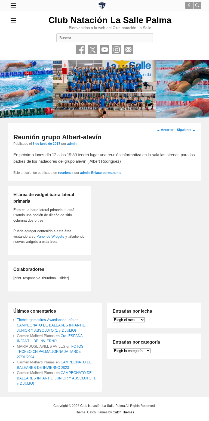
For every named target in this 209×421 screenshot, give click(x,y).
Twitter (92, 49)
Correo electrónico (128, 49)
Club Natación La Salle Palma (109, 20)
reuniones (65, 173)
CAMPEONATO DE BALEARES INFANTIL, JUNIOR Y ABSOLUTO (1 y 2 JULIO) (56, 378)
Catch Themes (123, 412)
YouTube (104, 49)
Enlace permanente (106, 173)
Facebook (80, 49)
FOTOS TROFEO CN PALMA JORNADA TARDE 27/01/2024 (50, 351)
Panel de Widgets (50, 236)
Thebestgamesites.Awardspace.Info (45, 320)
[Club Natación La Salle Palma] (102, 5)
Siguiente (186, 130)
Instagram (116, 49)
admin (71, 144)
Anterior (165, 130)
